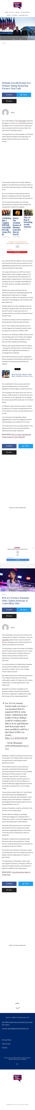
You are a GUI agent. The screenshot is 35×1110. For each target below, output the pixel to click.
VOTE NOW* (18, 559)
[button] (17, 549)
